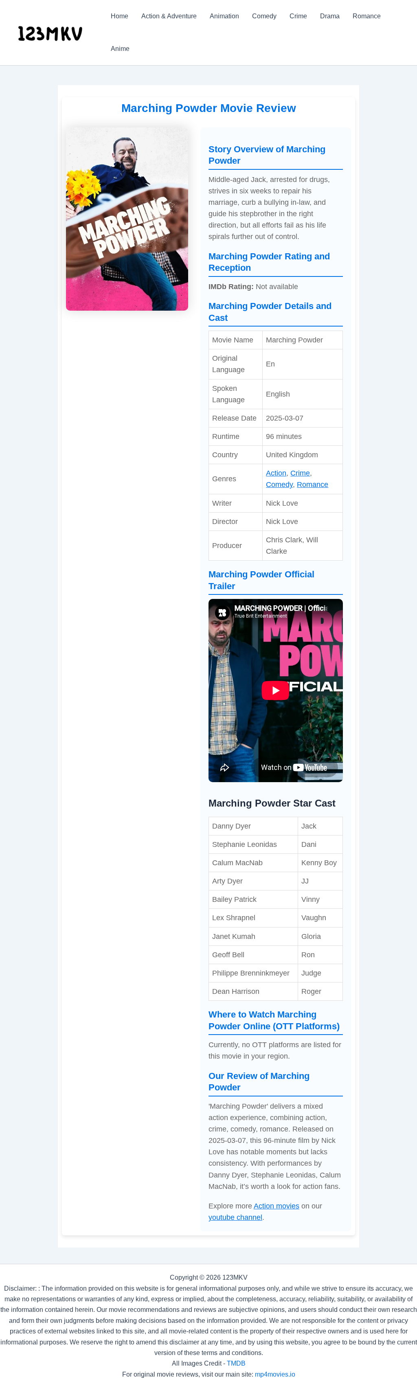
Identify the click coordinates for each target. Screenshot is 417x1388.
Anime (120, 48)
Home (119, 16)
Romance (367, 16)
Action (276, 473)
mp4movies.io (275, 1374)
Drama (330, 16)
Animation (224, 16)
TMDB (236, 1363)
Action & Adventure (169, 16)
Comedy (264, 16)
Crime (298, 16)
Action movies (276, 1206)
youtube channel (235, 1217)
